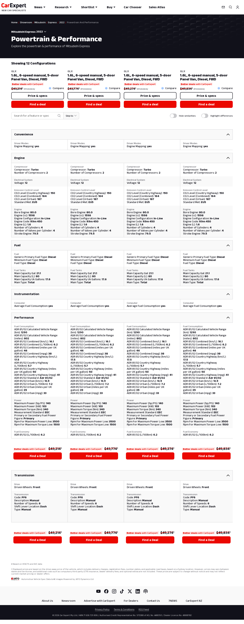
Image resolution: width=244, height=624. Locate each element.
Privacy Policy (102, 609)
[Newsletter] (223, 7)
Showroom (26, 22)
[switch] (173, 116)
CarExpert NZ (194, 600)
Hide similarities (187, 115)
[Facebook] (106, 591)
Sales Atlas (157, 7)
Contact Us (153, 600)
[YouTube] (98, 591)
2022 (61, 22)
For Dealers (131, 600)
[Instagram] (114, 591)
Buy (109, 7)
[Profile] (237, 7)
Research (62, 7)
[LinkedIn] (138, 591)
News (38, 7)
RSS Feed (144, 609)
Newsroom (68, 600)
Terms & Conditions (124, 609)
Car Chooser (133, 7)
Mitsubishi (40, 22)
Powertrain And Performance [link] (83, 22)
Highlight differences (221, 115)
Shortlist (87, 7)
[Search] (230, 7)
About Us (47, 600)
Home (14, 22)
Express (52, 22)
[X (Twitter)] (130, 591)
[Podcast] (145, 591)
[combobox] (42, 31)
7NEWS (172, 600)
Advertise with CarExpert (99, 600)
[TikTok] (122, 591)
